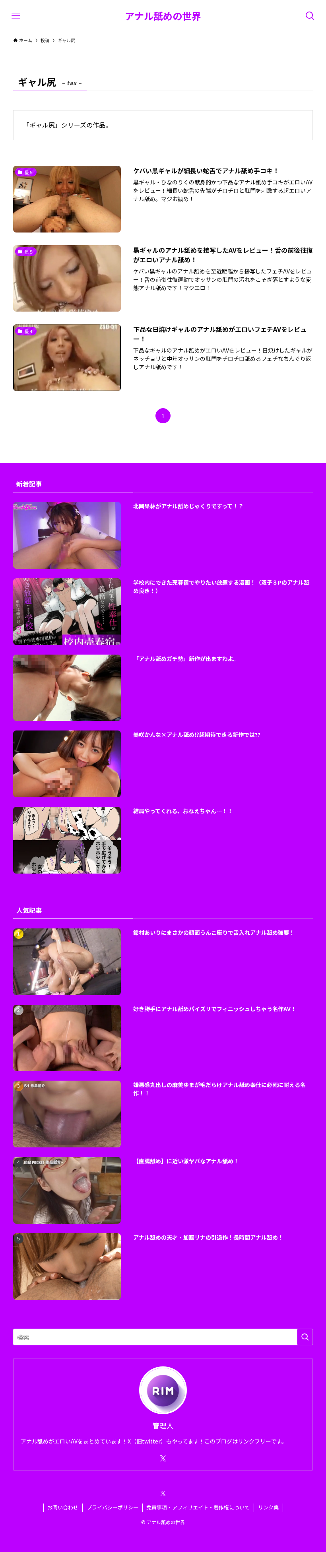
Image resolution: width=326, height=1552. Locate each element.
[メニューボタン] (16, 16)
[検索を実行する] (305, 1337)
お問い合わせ (62, 1507)
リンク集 (268, 1507)
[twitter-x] (163, 1459)
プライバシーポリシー (112, 1507)
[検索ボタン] (310, 16)
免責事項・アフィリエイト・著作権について (198, 1507)
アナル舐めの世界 (163, 16)
